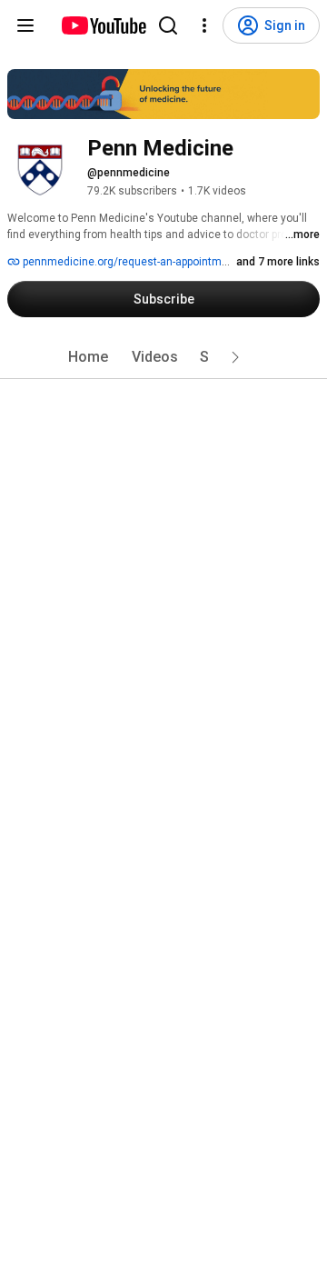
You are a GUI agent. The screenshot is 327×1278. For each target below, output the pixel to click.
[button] (235, 357)
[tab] (88, 357)
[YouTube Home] (103, 25)
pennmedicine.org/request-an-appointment (129, 261)
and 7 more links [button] (278, 261)
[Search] (168, 25)
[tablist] (163, 357)
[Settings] (204, 25)
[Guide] (25, 25)
